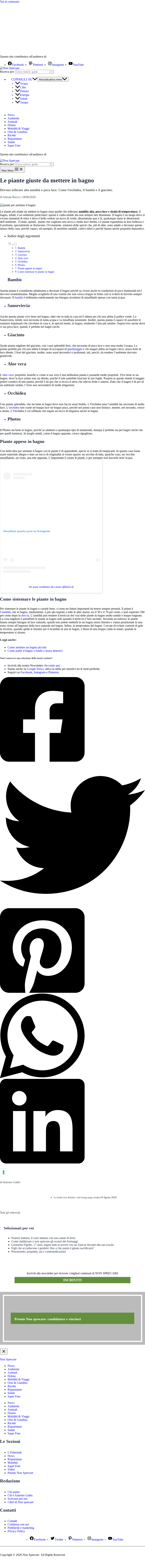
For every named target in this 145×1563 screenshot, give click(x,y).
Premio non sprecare (15, 1290)
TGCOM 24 (58, 57)
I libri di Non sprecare (21, 1502)
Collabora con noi (18, 1524)
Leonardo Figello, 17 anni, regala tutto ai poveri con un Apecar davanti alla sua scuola (62, 1244)
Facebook (26, 672)
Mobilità (13, 1462)
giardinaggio (74, 349)
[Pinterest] (72, 951)
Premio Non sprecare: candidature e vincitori (48, 1319)
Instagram (40, 672)
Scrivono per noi (17, 1498)
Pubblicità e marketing (21, 1527)
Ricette (12, 135)
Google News (35, 668)
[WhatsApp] (72, 1036)
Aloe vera (23, 258)
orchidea (14, 407)
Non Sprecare (8, 1359)
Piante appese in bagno (30, 268)
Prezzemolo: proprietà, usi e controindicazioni (38, 1251)
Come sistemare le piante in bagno (36, 271)
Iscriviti (72, 1280)
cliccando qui (51, 665)
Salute (23, 98)
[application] (34, 79)
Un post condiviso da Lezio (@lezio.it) (51, 586)
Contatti (12, 1521)
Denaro (24, 91)
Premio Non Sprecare (20, 1472)
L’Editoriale (15, 1452)
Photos (21, 264)
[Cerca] (52, 72)
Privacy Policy (16, 1531)
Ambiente (13, 118)
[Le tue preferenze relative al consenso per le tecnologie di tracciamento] (3, 1172)
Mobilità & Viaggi (18, 128)
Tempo (24, 102)
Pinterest (53, 672)
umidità (6, 612)
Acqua (24, 83)
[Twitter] (72, 835)
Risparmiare (15, 138)
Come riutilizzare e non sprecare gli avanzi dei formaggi (44, 1241)
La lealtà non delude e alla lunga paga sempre (77, 1197)
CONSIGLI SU (21, 79)
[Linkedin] (72, 1121)
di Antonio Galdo (10, 1182)
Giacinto (22, 254)
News (11, 114)
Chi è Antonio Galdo (20, 1495)
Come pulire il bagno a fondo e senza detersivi (35, 650)
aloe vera (8, 374)
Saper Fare (14, 145)
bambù (19, 297)
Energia (24, 94)
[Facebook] (72, 719)
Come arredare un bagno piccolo (27, 647)
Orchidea (22, 261)
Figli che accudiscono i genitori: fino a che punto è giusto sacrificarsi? (52, 1248)
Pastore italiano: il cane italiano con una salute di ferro (43, 1238)
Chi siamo (14, 1492)
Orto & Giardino (17, 131)
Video (11, 1469)
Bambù (21, 247)
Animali (12, 121)
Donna (12, 125)
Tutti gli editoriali (10, 1212)
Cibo (23, 87)
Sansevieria (24, 251)
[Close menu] (4, 1352)
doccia (25, 615)
